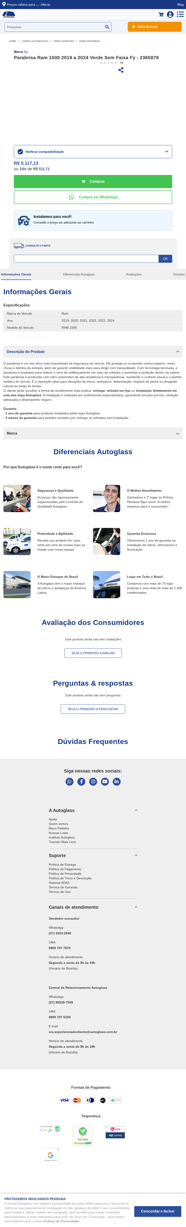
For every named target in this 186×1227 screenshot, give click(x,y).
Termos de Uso (60, 892)
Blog (180, 4)
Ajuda (53, 819)
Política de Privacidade (65, 873)
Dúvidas (179, 274)
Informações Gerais (16, 274)
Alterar (45, 4)
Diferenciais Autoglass (79, 274)
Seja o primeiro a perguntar (93, 709)
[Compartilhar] (120, 70)
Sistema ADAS (59, 882)
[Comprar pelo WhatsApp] (93, 197)
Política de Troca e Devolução (70, 878)
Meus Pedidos (59, 828)
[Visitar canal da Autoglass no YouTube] (105, 782)
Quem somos (58, 824)
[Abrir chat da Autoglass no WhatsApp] (69, 782)
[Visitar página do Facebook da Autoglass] (81, 782)
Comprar (93, 181)
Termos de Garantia (63, 887)
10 (23, 169)
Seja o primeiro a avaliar (93, 653)
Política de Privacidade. (62, 1221)
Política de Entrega (62, 864)
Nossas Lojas (58, 833)
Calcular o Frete (93, 259)
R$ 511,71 (41, 169)
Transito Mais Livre (62, 842)
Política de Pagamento (65, 869)
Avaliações (134, 274)
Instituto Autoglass (62, 837)
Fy (26, 51)
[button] (93, 352)
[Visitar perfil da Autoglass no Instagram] (93, 782)
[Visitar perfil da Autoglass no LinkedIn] (117, 782)
